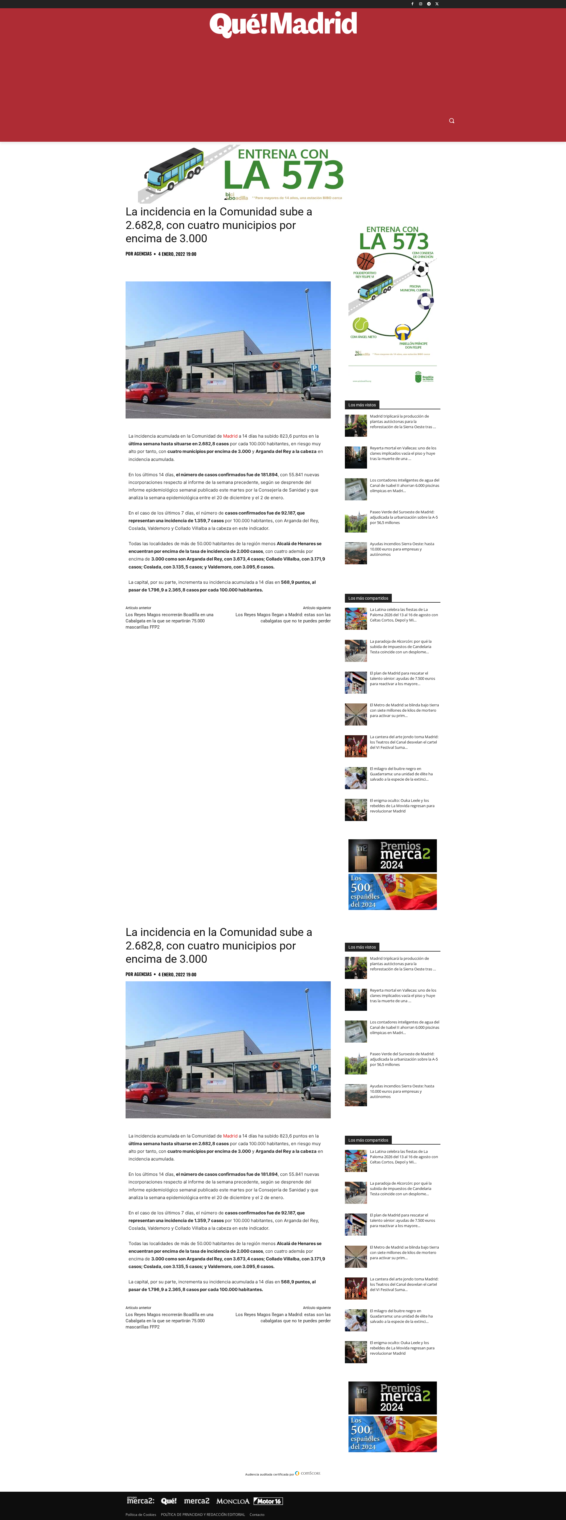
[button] (452, 120)
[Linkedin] (199, 267)
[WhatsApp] (172, 267)
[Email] (213, 267)
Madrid (230, 436)
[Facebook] (412, 4)
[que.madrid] (283, 25)
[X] (437, 4)
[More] (227, 267)
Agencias (143, 253)
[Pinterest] (158, 267)
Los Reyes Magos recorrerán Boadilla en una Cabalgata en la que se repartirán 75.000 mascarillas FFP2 (169, 621)
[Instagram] (420, 4)
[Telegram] (428, 4)
